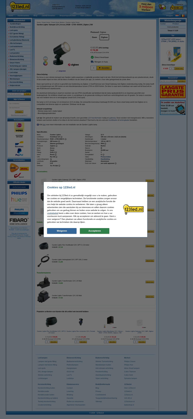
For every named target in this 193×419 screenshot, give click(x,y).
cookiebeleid (52, 213)
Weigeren (62, 231)
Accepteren (94, 231)
